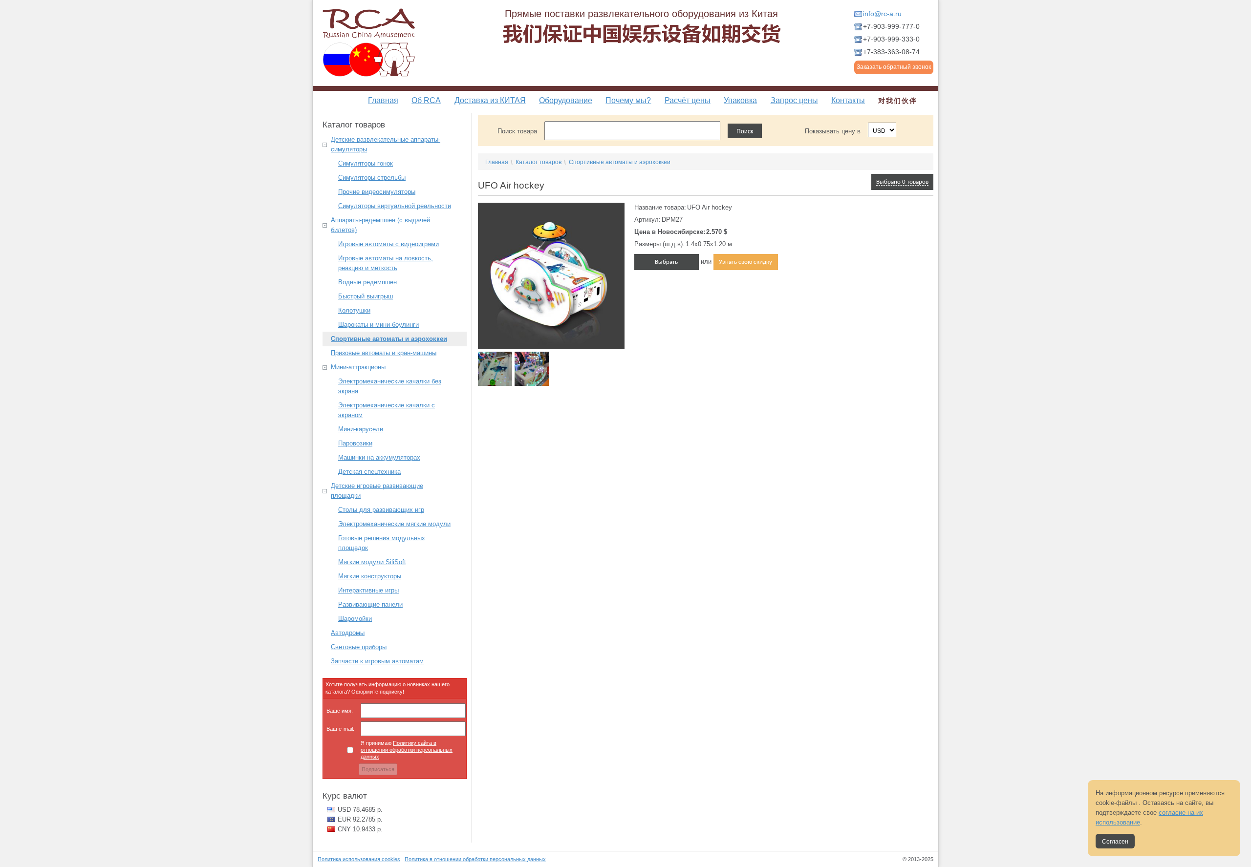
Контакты (848, 100)
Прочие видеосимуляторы (376, 191)
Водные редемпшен (367, 282)
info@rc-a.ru (882, 14)
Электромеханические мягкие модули (394, 524)
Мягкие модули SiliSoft (372, 562)
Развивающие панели (370, 604)
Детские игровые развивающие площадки (377, 490)
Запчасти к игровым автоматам (377, 661)
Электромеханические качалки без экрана (389, 386)
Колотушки (354, 310)
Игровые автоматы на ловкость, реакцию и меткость (385, 263)
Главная (383, 100)
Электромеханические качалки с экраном (386, 410)
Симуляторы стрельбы (372, 177)
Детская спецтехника (369, 471)
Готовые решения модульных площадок (381, 542)
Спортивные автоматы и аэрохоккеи (389, 338)
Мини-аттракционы (358, 367)
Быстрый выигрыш (365, 296)
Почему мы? (628, 100)
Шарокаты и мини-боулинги (378, 324)
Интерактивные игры (368, 590)
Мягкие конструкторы (369, 576)
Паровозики (355, 443)
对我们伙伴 (897, 101)
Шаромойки (355, 618)
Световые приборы (359, 647)
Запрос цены (794, 100)
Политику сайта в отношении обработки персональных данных (407, 750)
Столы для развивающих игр (381, 509)
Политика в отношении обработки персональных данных (475, 859)
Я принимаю (407, 750)
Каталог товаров (538, 162)
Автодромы (348, 632)
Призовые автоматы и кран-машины (383, 353)
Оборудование (565, 100)
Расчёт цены (688, 100)
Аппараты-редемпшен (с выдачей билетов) (380, 224)
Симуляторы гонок (365, 163)
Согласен (1115, 841)
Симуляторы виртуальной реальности (394, 206)
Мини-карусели (360, 429)
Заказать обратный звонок (894, 66)
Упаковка (740, 100)
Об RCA (426, 100)
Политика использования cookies (359, 859)
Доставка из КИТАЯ (490, 100)
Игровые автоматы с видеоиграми (388, 244)
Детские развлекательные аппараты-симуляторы (385, 144)
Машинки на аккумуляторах (379, 457)
